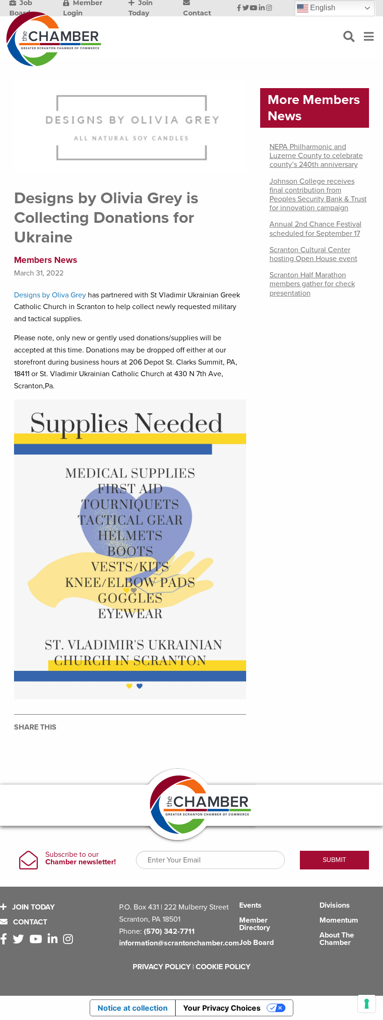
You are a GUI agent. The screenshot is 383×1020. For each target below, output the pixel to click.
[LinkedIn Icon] (262, 8)
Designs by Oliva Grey (51, 295)
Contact (29, 922)
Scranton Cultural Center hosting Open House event (313, 254)
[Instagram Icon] (269, 8)
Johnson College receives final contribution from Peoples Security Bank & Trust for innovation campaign (318, 195)
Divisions (334, 905)
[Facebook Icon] (239, 8)
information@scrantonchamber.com (179, 943)
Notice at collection (133, 1008)
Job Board (256, 942)
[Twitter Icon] (245, 8)
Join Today (32, 907)
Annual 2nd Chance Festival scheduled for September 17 (316, 229)
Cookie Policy (223, 967)
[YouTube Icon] (253, 8)
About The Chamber (336, 938)
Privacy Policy (162, 967)
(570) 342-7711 (169, 931)
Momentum (338, 920)
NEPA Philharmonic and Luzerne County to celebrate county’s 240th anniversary (316, 155)
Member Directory (254, 924)
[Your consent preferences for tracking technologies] (367, 1004)
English (321, 8)
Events (250, 905)
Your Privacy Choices (222, 1008)
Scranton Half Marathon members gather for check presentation (312, 283)
